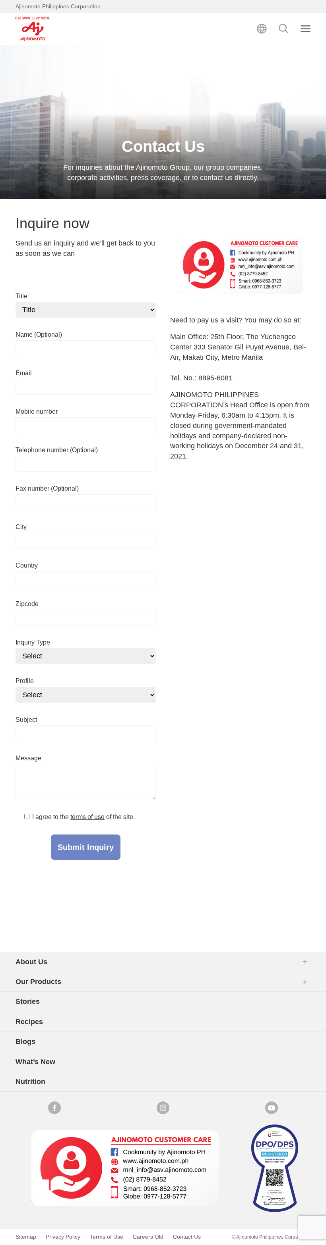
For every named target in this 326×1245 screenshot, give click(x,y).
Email (24, 373)
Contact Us (187, 1236)
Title (21, 296)
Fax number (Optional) (47, 488)
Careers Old (148, 1236)
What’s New (35, 1062)
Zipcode (27, 603)
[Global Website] (262, 29)
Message (28, 758)
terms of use (87, 816)
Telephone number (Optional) (57, 450)
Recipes (29, 1022)
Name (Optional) (39, 334)
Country (27, 565)
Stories (28, 1001)
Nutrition (30, 1082)
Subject (26, 719)
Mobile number (37, 411)
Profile (25, 680)
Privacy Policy (63, 1236)
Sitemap (26, 1236)
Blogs (25, 1041)
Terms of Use (106, 1236)
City (21, 527)
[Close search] (305, 29)
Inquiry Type (33, 642)
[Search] (284, 29)
